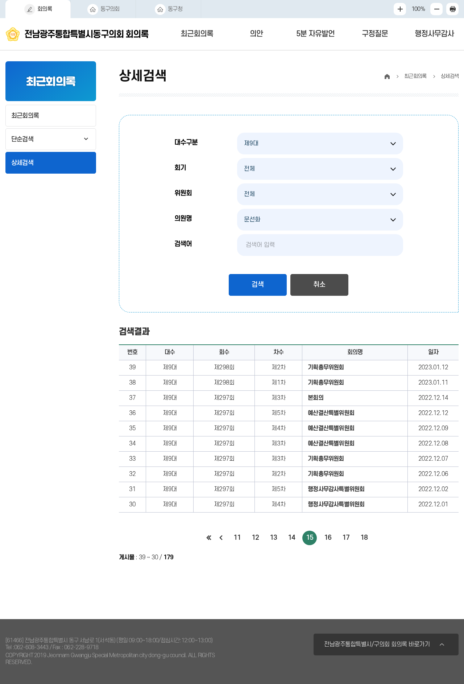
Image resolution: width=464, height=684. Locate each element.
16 (327, 538)
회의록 (44, 9)
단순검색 (22, 139)
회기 (180, 168)
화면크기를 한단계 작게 (436, 9)
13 (273, 538)
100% (417, 9)
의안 (256, 34)
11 (237, 538)
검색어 (183, 244)
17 (345, 538)
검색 (258, 285)
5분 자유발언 (315, 34)
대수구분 (186, 142)
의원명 (183, 219)
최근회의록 (197, 34)
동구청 (175, 9)
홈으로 (387, 76)
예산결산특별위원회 (331, 413)
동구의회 (110, 9)
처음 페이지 (209, 538)
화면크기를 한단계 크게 (400, 9)
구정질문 (375, 34)
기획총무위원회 (326, 367)
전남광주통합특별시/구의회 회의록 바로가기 (377, 644)
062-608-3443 (31, 647)
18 (364, 538)
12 (255, 538)
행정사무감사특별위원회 (336, 489)
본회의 (315, 398)
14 (291, 538)
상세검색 (22, 162)
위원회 (183, 193)
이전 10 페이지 (221, 538)
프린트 (452, 9)
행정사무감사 (434, 34)
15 (309, 538)
